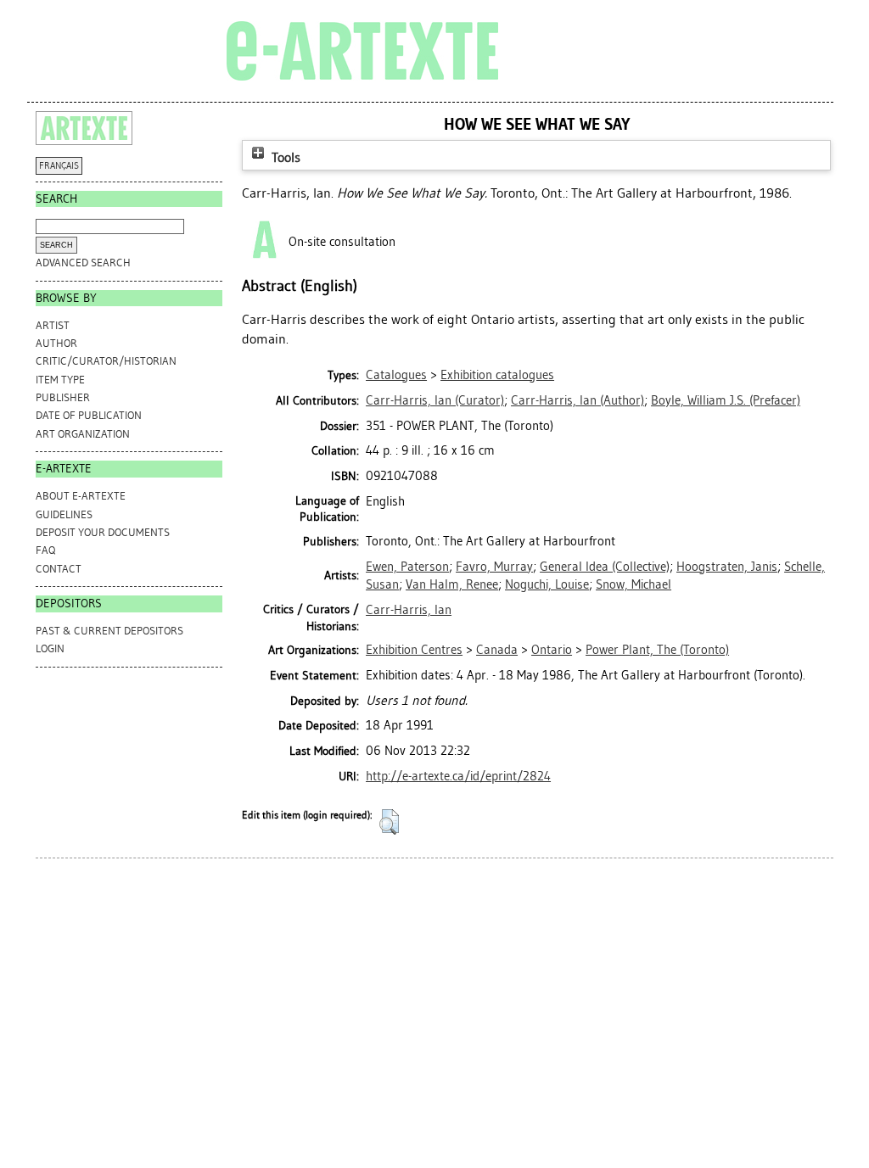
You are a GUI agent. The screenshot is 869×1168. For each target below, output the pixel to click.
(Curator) (435, 400)
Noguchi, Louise (547, 584)
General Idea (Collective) (605, 566)
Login (50, 648)
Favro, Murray (494, 566)
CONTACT (58, 568)
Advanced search (83, 262)
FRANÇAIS (59, 165)
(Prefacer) (725, 400)
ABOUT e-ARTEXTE (81, 495)
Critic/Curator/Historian (106, 361)
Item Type (60, 379)
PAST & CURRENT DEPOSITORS (109, 630)
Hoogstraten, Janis (726, 566)
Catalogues (396, 375)
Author (56, 343)
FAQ (45, 550)
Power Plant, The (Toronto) (657, 649)
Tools (284, 157)
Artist (53, 325)
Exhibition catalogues (497, 375)
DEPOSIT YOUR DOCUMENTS (103, 532)
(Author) (577, 400)
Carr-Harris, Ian (408, 610)
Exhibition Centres (414, 649)
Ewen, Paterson (407, 566)
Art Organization (83, 434)
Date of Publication (89, 415)
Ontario (551, 649)
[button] (389, 822)
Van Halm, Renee (452, 584)
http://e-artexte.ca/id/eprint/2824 (458, 776)
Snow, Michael (633, 584)
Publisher (63, 397)
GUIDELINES (64, 514)
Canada (497, 649)
